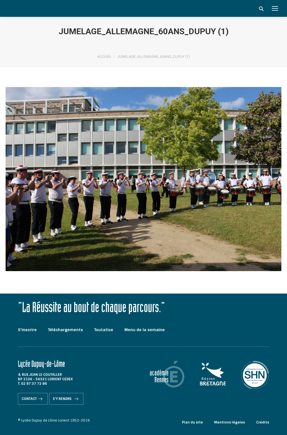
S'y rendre (63, 399)
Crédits (262, 422)
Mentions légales (229, 422)
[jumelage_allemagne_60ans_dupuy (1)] (143, 179)
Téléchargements (65, 329)
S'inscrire (27, 329)
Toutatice (103, 329)
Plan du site (192, 422)
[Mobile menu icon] (275, 8)
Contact (29, 399)
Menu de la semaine (144, 329)
